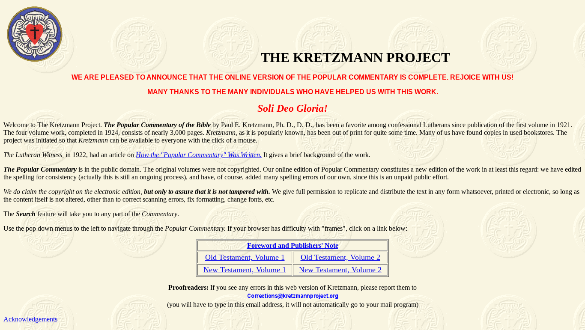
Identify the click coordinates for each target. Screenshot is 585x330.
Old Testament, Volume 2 (340, 257)
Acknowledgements (30, 319)
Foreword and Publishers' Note (292, 245)
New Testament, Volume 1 (244, 269)
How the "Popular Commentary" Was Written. (199, 154)
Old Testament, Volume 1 (245, 257)
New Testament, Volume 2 (340, 269)
